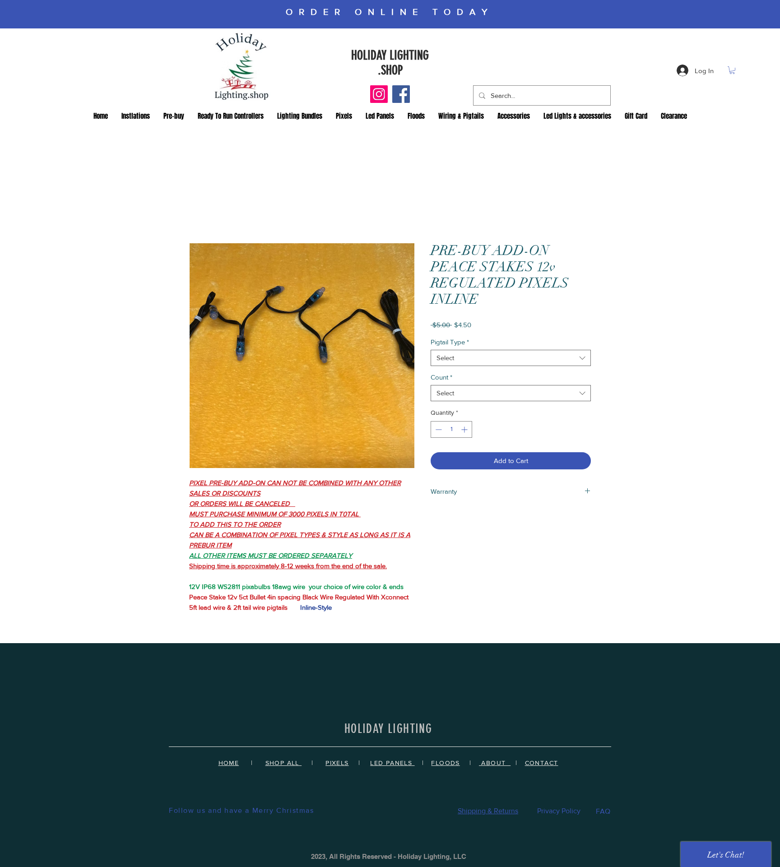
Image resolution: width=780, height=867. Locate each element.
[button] (732, 70)
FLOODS (445, 764)
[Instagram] (379, 94)
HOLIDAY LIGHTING (390, 55)
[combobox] (511, 360)
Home (198, 212)
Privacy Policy (558, 812)
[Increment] (465, 431)
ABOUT (495, 764)
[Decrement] (437, 431)
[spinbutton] (451, 431)
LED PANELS (392, 764)
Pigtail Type (450, 344)
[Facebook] (401, 94)
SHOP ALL (283, 764)
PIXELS (336, 764)
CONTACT (541, 764)
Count (441, 379)
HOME (228, 764)
